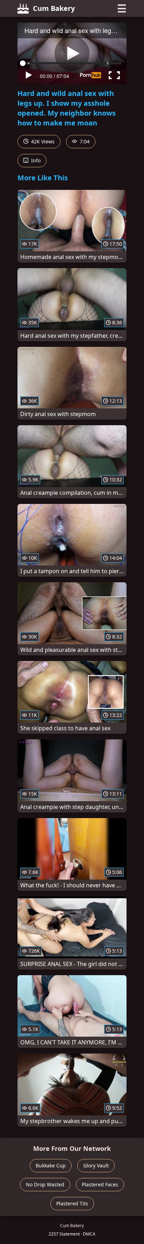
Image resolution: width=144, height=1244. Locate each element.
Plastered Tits (72, 1203)
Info (35, 160)
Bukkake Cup (51, 1165)
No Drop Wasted (45, 1184)
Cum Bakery (54, 8)
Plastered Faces (100, 1184)
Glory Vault (96, 1165)
